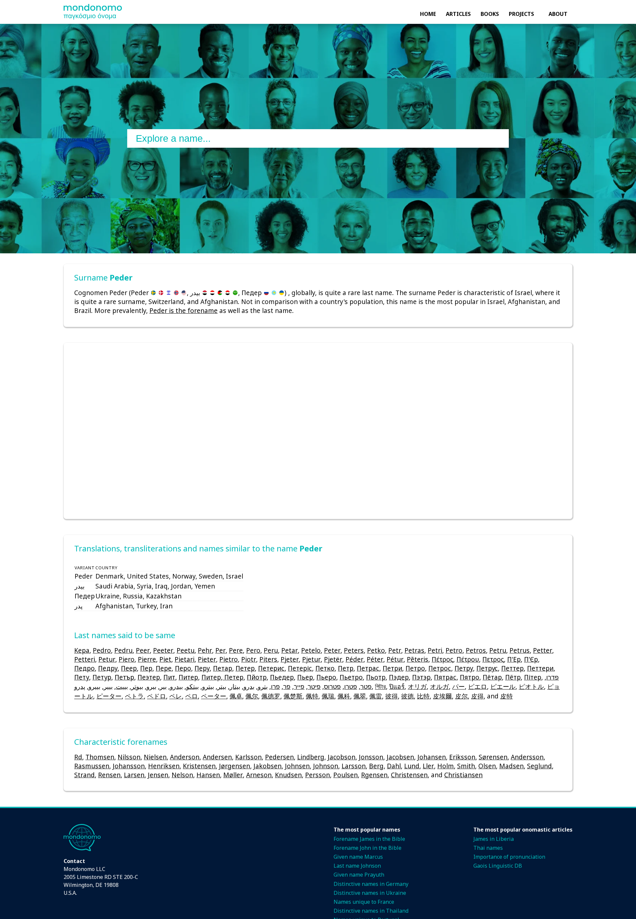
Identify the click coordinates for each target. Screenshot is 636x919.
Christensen (409, 774)
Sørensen (493, 756)
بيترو (208, 686)
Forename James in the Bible (369, 838)
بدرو (248, 686)
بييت (122, 686)
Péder (354, 659)
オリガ (417, 686)
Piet (165, 659)
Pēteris (417, 659)
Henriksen (164, 765)
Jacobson (341, 756)
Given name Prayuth (359, 874)
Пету (81, 677)
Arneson (259, 774)
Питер (188, 677)
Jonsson (371, 756)
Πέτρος (442, 659)
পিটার (380, 686)
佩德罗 (270, 695)
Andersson (527, 756)
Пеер (129, 668)
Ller (428, 765)
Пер (146, 668)
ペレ (175, 695)
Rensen (109, 774)
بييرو (94, 686)
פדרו (552, 677)
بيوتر (137, 686)
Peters (354, 650)
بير (163, 686)
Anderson (184, 756)
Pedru (123, 650)
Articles (458, 14)
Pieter (207, 659)
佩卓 (236, 695)
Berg (376, 765)
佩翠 (359, 695)
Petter (542, 650)
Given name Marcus (358, 856)
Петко (325, 668)
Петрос (439, 668)
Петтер (512, 668)
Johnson (325, 765)
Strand (84, 774)
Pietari (184, 659)
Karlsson (248, 756)
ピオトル (531, 686)
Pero (253, 650)
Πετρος (493, 659)
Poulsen (345, 774)
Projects (521, 14)
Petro (454, 650)
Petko (376, 650)
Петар (222, 668)
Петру (463, 668)
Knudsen (288, 774)
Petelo (311, 650)
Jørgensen (234, 765)
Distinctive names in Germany (371, 884)
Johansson (129, 765)
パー (458, 686)
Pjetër (333, 659)
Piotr (248, 659)
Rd (78, 756)
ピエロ (477, 686)
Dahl (394, 765)
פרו (275, 686)
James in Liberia (493, 838)
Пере (164, 668)
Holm (445, 765)
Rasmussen (91, 765)
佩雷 (375, 695)
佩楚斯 (293, 695)
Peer (143, 650)
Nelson (182, 774)
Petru (497, 650)
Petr (394, 650)
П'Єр (531, 659)
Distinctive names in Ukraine (370, 892)
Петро (415, 668)
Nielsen (155, 756)
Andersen (217, 756)
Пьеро (326, 677)
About (558, 14)
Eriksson (462, 756)
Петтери (540, 668)
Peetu (185, 650)
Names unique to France (364, 901)
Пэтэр (421, 677)
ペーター (213, 695)
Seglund (539, 765)
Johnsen (297, 765)
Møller (233, 774)
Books (490, 14)
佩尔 (251, 695)
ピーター (109, 695)
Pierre (147, 659)
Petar (289, 650)
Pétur (395, 659)
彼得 (391, 695)
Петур (101, 677)
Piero (126, 659)
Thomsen (99, 756)
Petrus (519, 650)
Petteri (84, 659)
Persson (317, 774)
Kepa (81, 650)
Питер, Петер (222, 677)
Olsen (487, 765)
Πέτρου (467, 659)
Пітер (532, 677)
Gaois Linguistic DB (497, 865)
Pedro (102, 650)
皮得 (477, 695)
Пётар (492, 677)
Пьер (305, 677)
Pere (236, 650)
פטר (366, 686)
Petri (435, 650)
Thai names (488, 847)
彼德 (407, 695)
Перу (202, 668)
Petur (106, 659)
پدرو (79, 686)
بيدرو (176, 686)
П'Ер (514, 659)
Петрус (487, 668)
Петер (245, 668)
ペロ (191, 695)
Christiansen (463, 774)
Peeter (163, 650)
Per (220, 650)
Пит (169, 677)
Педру (108, 668)
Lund (411, 765)
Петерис (271, 668)
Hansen (208, 774)
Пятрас (445, 677)
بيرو (151, 686)
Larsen (134, 774)
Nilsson (129, 756)
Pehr (205, 650)
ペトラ (134, 695)
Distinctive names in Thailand (371, 910)
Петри (392, 668)
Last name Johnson (357, 865)
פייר (299, 686)
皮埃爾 (442, 695)
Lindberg (310, 756)
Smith (466, 765)
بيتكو (192, 686)
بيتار (235, 686)
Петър (124, 677)
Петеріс (300, 668)
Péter (375, 659)
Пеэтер (148, 677)
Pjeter (290, 659)
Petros (476, 650)
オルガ (439, 686)
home (428, 14)
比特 (423, 695)
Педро (84, 668)
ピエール (502, 686)
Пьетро (351, 677)
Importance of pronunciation (509, 856)
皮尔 (461, 695)
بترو (263, 686)
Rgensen (374, 774)
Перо (183, 668)
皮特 (506, 695)
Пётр (513, 677)
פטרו (350, 686)
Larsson (354, 765)
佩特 (312, 695)
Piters (268, 659)
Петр (345, 668)
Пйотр (257, 677)
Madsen (511, 765)
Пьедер (282, 677)
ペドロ (156, 695)
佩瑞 (328, 695)
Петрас (368, 668)
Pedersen (279, 756)
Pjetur (311, 659)
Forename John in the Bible (367, 847)
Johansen (431, 756)
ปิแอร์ (396, 686)
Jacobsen (400, 756)
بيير (108, 686)
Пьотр (376, 677)
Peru (271, 650)
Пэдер (399, 677)
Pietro (228, 659)
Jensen (158, 774)
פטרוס (332, 686)
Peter (332, 650)
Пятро (469, 677)
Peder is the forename (183, 310)
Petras (414, 650)
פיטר (314, 686)
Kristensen (199, 765)
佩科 (344, 695)
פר (287, 686)
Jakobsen (267, 765)
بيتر (221, 686)
